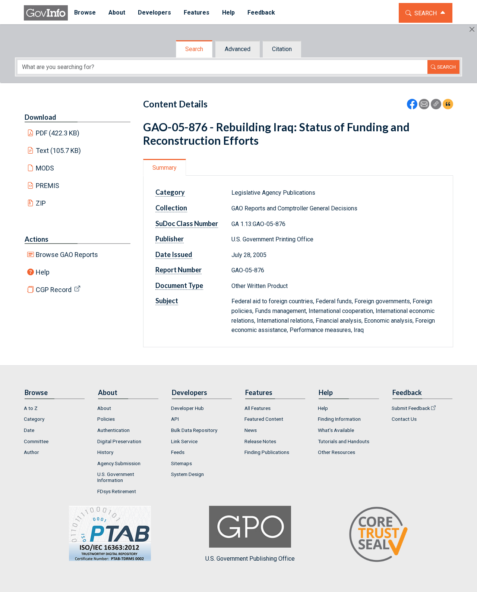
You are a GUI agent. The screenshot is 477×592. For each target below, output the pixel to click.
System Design (187, 474)
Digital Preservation (119, 441)
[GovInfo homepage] (46, 13)
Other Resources (336, 452)
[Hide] (472, 29)
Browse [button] (85, 12)
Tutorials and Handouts (343, 441)
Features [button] (196, 12)
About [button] (116, 12)
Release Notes (260, 441)
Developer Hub (187, 408)
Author (31, 452)
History (105, 452)
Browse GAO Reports (67, 255)
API (175, 419)
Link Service (184, 441)
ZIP (41, 203)
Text (58, 150)
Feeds (177, 452)
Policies (106, 419)
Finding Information (339, 419)
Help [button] (228, 12)
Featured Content (263, 419)
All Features (257, 408)
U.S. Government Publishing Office (250, 558)
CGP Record (54, 290)
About (104, 408)
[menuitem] (85, 13)
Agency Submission (118, 463)
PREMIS (47, 185)
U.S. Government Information (115, 477)
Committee (36, 441)
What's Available (336, 430)
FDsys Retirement (116, 491)
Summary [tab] (164, 167)
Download (40, 117)
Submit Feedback (411, 408)
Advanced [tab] (237, 49)
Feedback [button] (261, 12)
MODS (45, 168)
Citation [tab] (282, 49)
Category (34, 419)
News (250, 430)
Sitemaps (181, 463)
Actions (36, 239)
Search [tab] (194, 49)
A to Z (31, 408)
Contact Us (404, 419)
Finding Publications (266, 452)
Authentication (113, 430)
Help (43, 272)
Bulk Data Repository (194, 430)
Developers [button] (154, 12)
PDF (58, 133)
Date (29, 430)
